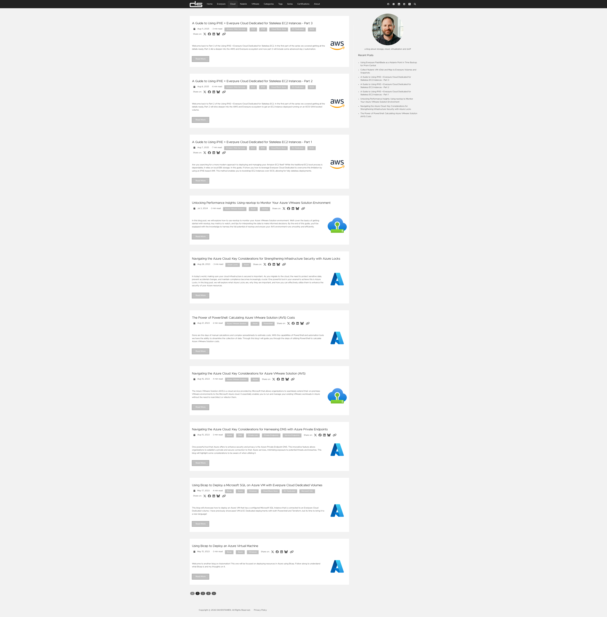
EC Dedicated (298, 29)
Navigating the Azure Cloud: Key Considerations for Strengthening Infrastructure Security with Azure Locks (266, 258)
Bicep (229, 491)
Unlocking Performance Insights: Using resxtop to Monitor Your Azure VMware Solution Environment (261, 202)
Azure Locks (232, 265)
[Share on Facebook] (209, 34)
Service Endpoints (292, 435)
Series (290, 4)
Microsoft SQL (307, 491)
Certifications (303, 4)
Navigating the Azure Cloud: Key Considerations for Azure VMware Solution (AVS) (249, 373)
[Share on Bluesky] (218, 34)
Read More (201, 59)
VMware (255, 4)
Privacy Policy (260, 610)
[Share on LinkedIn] (213, 34)
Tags (280, 4)
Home (209, 4)
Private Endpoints (271, 435)
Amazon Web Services (236, 29)
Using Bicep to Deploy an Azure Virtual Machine (225, 546)
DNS (240, 435)
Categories (269, 4)
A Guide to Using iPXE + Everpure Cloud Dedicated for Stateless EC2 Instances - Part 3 (252, 23)
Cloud (232, 4)
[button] (192, 593)
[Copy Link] (223, 34)
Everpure (221, 4)
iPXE (263, 29)
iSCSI (312, 29)
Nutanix (243, 4)
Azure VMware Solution (235, 209)
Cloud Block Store (278, 29)
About (317, 4)
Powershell (268, 324)
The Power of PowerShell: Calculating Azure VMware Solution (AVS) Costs (243, 317)
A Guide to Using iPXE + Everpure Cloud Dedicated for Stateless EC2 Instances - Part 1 (252, 142)
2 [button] (203, 593)
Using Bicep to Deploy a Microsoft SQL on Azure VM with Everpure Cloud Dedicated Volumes (257, 485)
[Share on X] (204, 34)
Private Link (253, 435)
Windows (253, 491)
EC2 (253, 29)
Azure (253, 209)
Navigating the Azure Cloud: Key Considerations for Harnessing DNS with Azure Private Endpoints (260, 429)
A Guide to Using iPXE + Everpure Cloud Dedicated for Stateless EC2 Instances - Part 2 (252, 81)
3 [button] (208, 593)
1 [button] (197, 593)
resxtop (265, 209)
